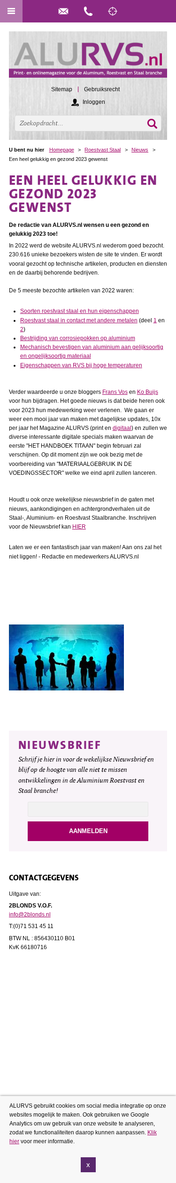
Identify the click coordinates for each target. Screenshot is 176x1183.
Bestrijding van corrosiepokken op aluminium (77, 338)
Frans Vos (115, 392)
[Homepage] (88, 59)
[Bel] (88, 11)
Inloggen (94, 102)
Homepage (61, 149)
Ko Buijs (147, 392)
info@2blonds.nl (30, 914)
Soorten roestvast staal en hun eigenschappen (79, 311)
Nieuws (139, 149)
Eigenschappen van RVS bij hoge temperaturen (81, 365)
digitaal (122, 428)
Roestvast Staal (102, 149)
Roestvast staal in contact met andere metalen (79, 320)
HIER (79, 526)
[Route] (112, 11)
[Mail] (63, 11)
